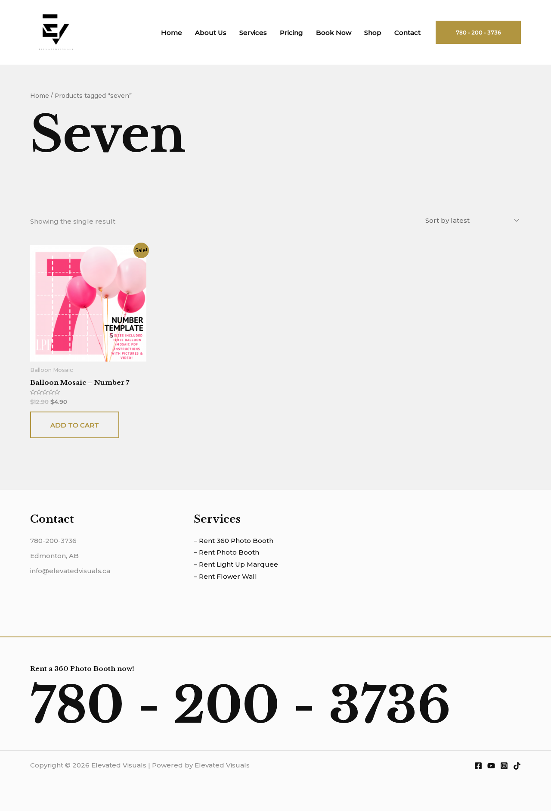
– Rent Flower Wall (225, 576)
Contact (407, 32)
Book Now (333, 32)
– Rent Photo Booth (226, 552)
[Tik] (517, 766)
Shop (372, 32)
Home (171, 32)
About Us (210, 32)
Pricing (291, 32)
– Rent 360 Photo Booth (233, 541)
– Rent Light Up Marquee (236, 564)
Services (253, 32)
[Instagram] (504, 766)
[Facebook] (478, 766)
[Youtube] (491, 766)
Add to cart (74, 425)
